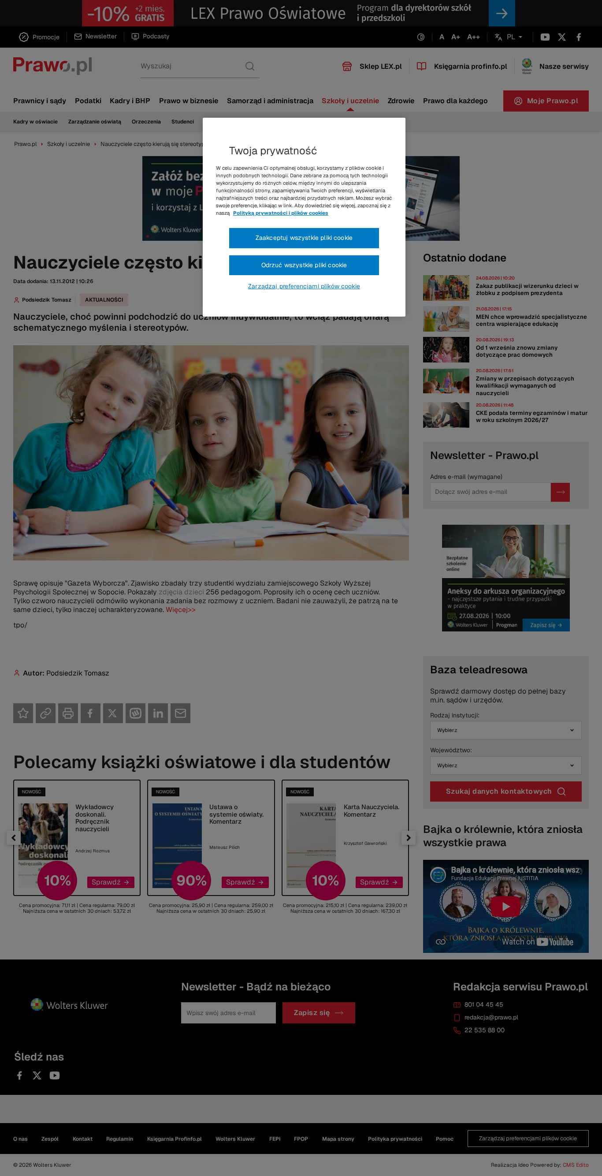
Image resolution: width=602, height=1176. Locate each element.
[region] (304, 217)
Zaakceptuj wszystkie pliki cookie (304, 238)
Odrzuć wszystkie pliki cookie (304, 265)
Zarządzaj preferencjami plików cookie (304, 286)
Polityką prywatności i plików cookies (280, 213)
